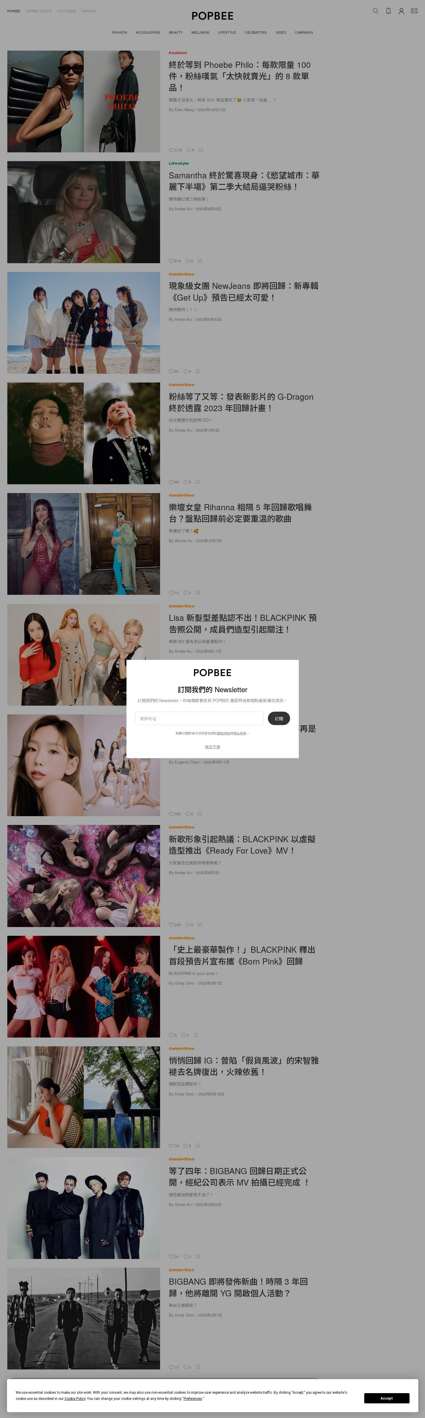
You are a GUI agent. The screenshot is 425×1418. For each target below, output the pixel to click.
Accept (387, 1398)
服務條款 (223, 732)
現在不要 (212, 746)
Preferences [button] (193, 1399)
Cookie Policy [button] (75, 1399)
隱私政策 (239, 732)
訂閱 (279, 718)
